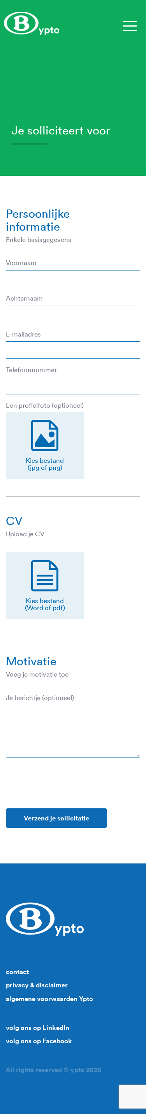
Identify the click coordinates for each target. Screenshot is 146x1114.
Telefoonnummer (31, 369)
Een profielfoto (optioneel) (45, 405)
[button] (45, 445)
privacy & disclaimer (37, 985)
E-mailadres (23, 334)
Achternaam (24, 298)
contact (17, 971)
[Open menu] (129, 25)
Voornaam (21, 262)
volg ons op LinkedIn (37, 1027)
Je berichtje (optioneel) (40, 697)
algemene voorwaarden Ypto (49, 998)
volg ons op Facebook (39, 1041)
